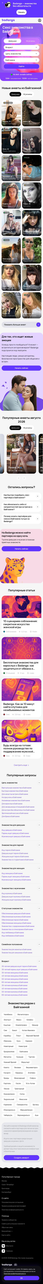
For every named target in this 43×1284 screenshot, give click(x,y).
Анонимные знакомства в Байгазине (16, 800)
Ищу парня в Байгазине (11, 850)
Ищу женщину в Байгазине (12, 873)
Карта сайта (6, 1235)
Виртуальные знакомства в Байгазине (16, 788)
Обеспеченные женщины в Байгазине (16, 923)
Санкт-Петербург (8, 1185)
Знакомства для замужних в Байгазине (17, 952)
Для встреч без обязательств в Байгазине (18, 810)
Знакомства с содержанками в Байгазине (18, 926)
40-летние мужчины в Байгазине (14, 988)
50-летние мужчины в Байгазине (14, 992)
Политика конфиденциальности (13, 1210)
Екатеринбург (6, 1192)
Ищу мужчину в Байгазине (12, 893)
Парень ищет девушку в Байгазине (15, 833)
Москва (4, 1181)
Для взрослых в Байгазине (12, 803)
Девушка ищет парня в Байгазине (15, 853)
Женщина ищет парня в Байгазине (15, 856)
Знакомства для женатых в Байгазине (16, 949)
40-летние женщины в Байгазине (15, 976)
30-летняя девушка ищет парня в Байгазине (19, 966)
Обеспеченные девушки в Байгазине (16, 913)
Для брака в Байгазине (11, 816)
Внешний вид (6, 1231)
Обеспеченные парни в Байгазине (15, 920)
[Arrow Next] (24, 478)
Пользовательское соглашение (12, 1202)
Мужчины (30, 41)
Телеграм (9, 1251)
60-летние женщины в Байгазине (15, 982)
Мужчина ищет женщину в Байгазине (16, 880)
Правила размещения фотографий (14, 1206)
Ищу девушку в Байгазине (12, 830)
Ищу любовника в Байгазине (13, 936)
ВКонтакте (9, 1246)
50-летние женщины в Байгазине (15, 979)
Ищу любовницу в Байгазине (13, 932)
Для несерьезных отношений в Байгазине (18, 807)
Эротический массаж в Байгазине (15, 813)
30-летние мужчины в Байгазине (14, 985)
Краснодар (5, 1188)
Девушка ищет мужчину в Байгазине (16, 896)
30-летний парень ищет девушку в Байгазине (19, 969)
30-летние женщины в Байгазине (15, 972)
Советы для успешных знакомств (13, 1224)
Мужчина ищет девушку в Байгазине (16, 836)
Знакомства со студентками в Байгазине (18, 860)
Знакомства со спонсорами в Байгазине (17, 929)
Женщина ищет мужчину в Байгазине (16, 900)
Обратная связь (7, 1227)
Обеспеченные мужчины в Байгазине (16, 916)
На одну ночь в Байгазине (12, 797)
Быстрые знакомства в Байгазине (15, 791)
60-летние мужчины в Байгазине (14, 995)
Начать (21, 12)
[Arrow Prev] (18, 478)
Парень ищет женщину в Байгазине (16, 876)
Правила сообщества (9, 1220)
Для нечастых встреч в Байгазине (15, 794)
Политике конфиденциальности (15, 1274)
